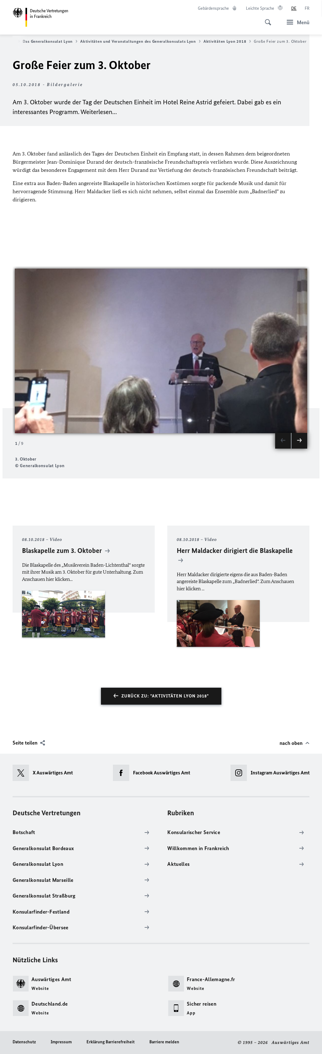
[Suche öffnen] (266, 18)
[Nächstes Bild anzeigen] (299, 441)
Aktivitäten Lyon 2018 (224, 41)
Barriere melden (164, 1042)
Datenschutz (24, 1042)
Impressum (61, 1042)
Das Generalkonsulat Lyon (48, 41)
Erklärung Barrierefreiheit (110, 1042)
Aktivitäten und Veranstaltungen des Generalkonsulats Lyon (138, 41)
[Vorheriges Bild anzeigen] (283, 441)
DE (294, 8)
